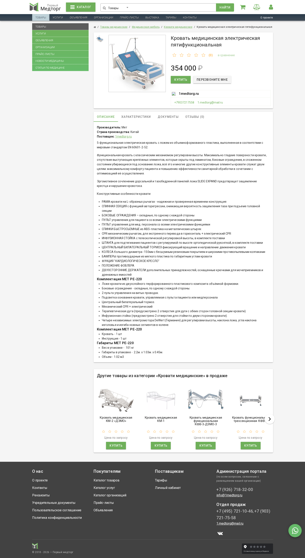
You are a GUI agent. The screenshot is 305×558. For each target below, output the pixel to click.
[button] (119, 6)
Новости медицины (49, 60)
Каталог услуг (104, 488)
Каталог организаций (110, 495)
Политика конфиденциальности (57, 518)
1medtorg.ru (189, 93)
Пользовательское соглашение (56, 510)
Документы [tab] (167, 116)
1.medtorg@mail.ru (210, 102)
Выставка (152, 17)
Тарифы (171, 17)
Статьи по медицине (50, 67)
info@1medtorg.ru (229, 495)
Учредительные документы (54, 503)
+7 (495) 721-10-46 (234, 511)
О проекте (266, 17)
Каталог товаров (107, 480)
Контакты (190, 17)
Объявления (78, 17)
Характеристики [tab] (136, 116)
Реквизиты (41, 495)
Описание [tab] (106, 116)
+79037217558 (184, 102)
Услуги (58, 17)
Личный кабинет (168, 488)
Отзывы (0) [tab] (195, 116)
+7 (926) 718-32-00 (234, 489)
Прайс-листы (129, 17)
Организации (103, 17)
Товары (40, 17)
